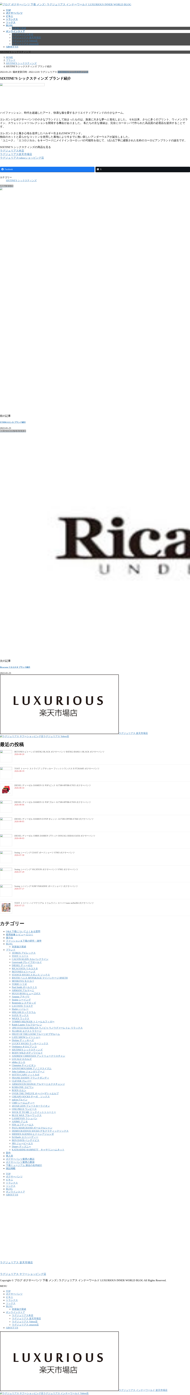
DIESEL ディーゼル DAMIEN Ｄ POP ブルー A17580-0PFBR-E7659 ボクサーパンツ (52, 802)
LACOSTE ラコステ (22, 1006)
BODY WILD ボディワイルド (27, 1053)
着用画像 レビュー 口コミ (19, 934)
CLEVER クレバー (21, 1081)
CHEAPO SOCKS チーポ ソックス (31, 1096)
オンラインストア (15, 1191)
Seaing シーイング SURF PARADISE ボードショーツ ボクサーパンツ (46, 886)
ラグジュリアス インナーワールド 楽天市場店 (143, 1390)
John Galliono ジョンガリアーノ (28, 1071)
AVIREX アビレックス (24, 953)
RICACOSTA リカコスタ (25, 968)
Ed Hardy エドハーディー (25, 1137)
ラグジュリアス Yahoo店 (25, 40)
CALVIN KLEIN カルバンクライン (30, 959)
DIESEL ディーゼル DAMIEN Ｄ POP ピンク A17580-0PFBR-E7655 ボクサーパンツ (52, 785)
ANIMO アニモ (20, 1121)
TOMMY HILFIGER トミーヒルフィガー (33, 1021)
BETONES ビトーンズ (23, 971)
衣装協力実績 (19, 28)
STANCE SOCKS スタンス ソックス (31, 974)
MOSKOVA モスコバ (23, 981)
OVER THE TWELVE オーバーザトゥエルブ (35, 1093)
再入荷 (9, 1156)
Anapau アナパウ (20, 996)
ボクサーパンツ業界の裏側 (20, 1162)
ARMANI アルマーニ (23, 990)
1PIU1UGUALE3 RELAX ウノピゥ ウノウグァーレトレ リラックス (47, 1028)
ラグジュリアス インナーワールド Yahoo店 (66, 1393)
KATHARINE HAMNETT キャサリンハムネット (38, 1149)
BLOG (9, 944)
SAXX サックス (20, 1015)
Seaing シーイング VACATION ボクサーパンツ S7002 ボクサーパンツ (46, 869)
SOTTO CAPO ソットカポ (25, 1074)
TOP (8, 1173)
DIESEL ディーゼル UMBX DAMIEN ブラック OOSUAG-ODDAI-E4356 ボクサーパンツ (54, 836)
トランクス (12, 1183)
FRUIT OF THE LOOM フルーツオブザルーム (36, 1034)
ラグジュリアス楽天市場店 (16, 154)
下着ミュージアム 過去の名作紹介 (24, 1165)
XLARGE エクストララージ (26, 1031)
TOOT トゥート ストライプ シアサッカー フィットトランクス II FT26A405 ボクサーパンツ (56, 768)
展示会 (9, 937)
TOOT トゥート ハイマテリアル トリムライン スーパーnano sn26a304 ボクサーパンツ (54, 903)
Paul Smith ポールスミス (24, 987)
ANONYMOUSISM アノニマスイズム (32, 1068)
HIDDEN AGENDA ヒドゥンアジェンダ (33, 1134)
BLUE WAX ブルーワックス (27, 1115)
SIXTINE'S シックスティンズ (73, 72)
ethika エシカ (18, 1062)
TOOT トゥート (20, 956)
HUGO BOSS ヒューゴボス (26, 993)
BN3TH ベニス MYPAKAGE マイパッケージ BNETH (40, 978)
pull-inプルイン (19, 1099)
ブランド (10, 949)
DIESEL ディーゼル (22, 965)
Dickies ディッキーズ (23, 1040)
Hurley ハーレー (20, 1009)
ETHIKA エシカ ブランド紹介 (13, 422)
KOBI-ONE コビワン (23, 1087)
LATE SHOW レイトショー (26, 1037)
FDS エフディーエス (23, 1124)
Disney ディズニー (21, 1146)
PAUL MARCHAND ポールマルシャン (32, 1128)
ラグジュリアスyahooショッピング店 (22, 157)
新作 (8, 1153)
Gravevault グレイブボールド (27, 962)
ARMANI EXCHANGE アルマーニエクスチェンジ (38, 1084)
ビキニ (9, 1179)
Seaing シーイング (21, 999)
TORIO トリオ (19, 984)
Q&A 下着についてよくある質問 (23, 931)
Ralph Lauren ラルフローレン (27, 1024)
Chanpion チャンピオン (24, 1065)
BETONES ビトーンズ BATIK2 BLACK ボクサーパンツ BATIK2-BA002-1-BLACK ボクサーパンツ (59, 752)
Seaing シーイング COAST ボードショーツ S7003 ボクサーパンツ (44, 853)
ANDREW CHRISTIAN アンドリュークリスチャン (38, 1056)
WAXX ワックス (20, 1018)
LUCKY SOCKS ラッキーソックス (30, 1043)
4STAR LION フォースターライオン (31, 1106)
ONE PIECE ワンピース (24, 1109)
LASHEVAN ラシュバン (24, 1118)
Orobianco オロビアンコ (24, 1046)
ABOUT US (12, 1194)
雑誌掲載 (10, 1168)
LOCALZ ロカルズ (22, 1059)
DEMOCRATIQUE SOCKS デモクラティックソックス (40, 1131)
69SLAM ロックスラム (24, 1012)
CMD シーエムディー (23, 1103)
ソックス (10, 1186)
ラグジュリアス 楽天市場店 (26, 37)
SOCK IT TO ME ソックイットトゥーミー (34, 1112)
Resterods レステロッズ (24, 1003)
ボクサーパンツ (14, 1176)
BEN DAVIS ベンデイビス (25, 1140)
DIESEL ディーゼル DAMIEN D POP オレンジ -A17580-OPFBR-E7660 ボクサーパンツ (54, 819)
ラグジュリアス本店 (22, 34)
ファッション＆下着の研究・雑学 (24, 941)
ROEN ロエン (19, 1090)
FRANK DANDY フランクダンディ (30, 1078)
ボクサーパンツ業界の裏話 (20, 1159)
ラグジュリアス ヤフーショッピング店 (23, 1274)
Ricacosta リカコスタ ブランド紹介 (15, 667)
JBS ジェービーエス (22, 1143)
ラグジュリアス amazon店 (25, 44)
